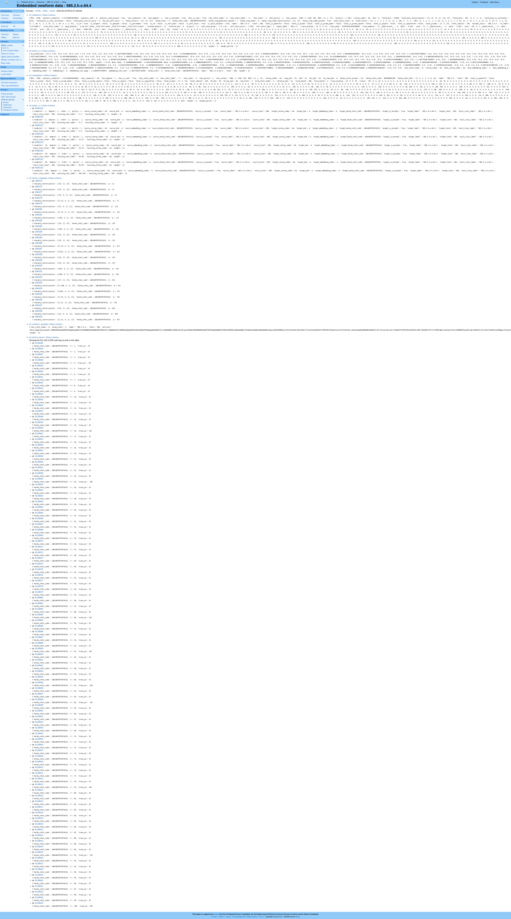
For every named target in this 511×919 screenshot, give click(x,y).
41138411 (39, 773)
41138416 (39, 801)
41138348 (39, 416)
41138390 (39, 654)
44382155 (39, 108)
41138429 (39, 875)
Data (64, 2)
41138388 (39, 643)
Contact (214, 917)
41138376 (39, 575)
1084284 (38, 232)
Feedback (484, 2)
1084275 (38, 181)
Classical (40, 2)
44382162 (39, 168)
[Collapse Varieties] (23, 41)
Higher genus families (10, 57)
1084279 (38, 203)
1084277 (38, 192)
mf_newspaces (35, 75)
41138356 (39, 462)
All (14, 26)
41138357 (39, 467)
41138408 (39, 756)
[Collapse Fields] (23, 67)
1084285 (38, 237)
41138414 (39, 790)
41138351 (39, 433)
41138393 (39, 671)
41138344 (39, 394)
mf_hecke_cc (35, 51)
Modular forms (27, 2)
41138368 (39, 529)
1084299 (38, 317)
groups (6, 102)
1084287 (38, 249)
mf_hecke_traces (36, 337)
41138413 (39, 784)
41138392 (39, 665)
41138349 (39, 422)
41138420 (39, 824)
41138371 (39, 546)
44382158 (39, 134)
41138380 (39, 597)
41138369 (39, 535)
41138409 (39, 761)
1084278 (38, 198)
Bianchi (16, 37)
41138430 (39, 880)
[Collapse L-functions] (23, 22)
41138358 (39, 473)
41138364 (39, 507)
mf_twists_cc (35, 105)
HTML (38, 11)
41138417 (39, 807)
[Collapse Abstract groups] (23, 100)
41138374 (39, 564)
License (228, 917)
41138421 (39, 829)
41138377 (39, 580)
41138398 (39, 699)
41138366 (39, 518)
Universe (5, 18)
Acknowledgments (239, 917)
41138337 (39, 354)
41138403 (39, 728)
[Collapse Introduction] (23, 11)
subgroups (7, 105)
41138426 (39, 858)
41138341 (39, 377)
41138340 (39, 371)
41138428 (39, 869)
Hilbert (4, 37)
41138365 (39, 513)
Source (261, 917)
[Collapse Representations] (23, 78)
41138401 (39, 716)
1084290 (38, 266)
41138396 (39, 688)
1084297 (38, 305)
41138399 (39, 705)
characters (7, 107)
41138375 (39, 569)
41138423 (39, 841)
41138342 (39, 382)
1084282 (38, 220)
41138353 (39, 445)
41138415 (39, 795)
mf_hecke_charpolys (38, 178)
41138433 (39, 897)
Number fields (7, 71)
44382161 (39, 159)
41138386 (39, 631)
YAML (45, 11)
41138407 (39, 750)
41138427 (39, 863)
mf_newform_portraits (38, 324)
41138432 (39, 892)
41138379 (39, 592)
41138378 (39, 586)
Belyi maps (5, 63)
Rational (4, 26)
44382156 (39, 117)
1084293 (38, 283)
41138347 (39, 411)
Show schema (49, 15)
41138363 (39, 501)
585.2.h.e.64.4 (53, 2)
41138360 (39, 484)
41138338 (39, 360)
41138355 (39, 456)
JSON (52, 11)
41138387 (39, 637)
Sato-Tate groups (8, 97)
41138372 (39, 552)
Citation (475, 2)
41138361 (39, 490)
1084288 (38, 254)
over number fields (10, 51)
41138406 (39, 745)
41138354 (39, 450)
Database (5, 114)
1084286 (38, 243)
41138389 (39, 648)
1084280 (38, 209)
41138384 (39, 620)
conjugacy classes (10, 110)
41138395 (39, 682)
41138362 (39, 496)
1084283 (38, 226)
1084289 (38, 260)
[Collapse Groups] (23, 90)
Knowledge (17, 18)
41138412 (39, 778)
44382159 (39, 142)
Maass (16, 34)
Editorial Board (252, 917)
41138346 (39, 405)
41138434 (39, 903)
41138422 (39, 835)
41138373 (39, 558)
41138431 (39, 886)
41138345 (39, 399)
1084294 (38, 288)
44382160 (39, 151)
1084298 (38, 311)
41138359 (39, 479)
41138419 (39, 818)
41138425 (39, 852)
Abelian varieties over (11, 59)
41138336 (39, 348)
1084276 (38, 186)
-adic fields (6, 74)
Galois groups (7, 94)
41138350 (39, 428)
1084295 (38, 294)
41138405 (39, 739)
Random (16, 15)
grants (216, 914)
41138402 (39, 722)
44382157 (39, 125)
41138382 (39, 609)
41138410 (39, 767)
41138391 (39, 660)
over (6, 48)
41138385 (39, 626)
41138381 (39, 603)
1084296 (38, 300)
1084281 (38, 215)
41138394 (39, 677)
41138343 (39, 388)
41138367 (39, 524)
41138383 (39, 614)
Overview (5, 15)
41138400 (39, 711)
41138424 (39, 846)
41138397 (39, 694)
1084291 (38, 271)
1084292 (38, 277)
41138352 (39, 439)
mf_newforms (35, 15)
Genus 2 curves (7, 54)
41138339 (39, 365)
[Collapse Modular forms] (23, 30)
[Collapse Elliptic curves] (23, 45)
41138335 (39, 343)
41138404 (39, 733)
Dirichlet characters (9, 83)
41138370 (39, 541)
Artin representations (10, 86)
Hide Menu (494, 2)
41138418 (39, 812)
